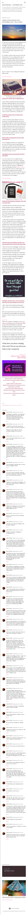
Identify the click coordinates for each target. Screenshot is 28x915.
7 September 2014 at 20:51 (17, 596)
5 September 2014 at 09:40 (17, 462)
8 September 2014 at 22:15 (17, 629)
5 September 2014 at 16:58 (17, 529)
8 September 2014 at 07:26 (17, 619)
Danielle (20, 199)
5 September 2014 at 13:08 (17, 480)
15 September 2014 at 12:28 (17, 677)
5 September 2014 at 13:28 (17, 489)
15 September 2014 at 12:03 (17, 665)
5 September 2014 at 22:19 (17, 575)
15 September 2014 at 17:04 (17, 824)
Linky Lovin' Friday (18, 405)
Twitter (18, 356)
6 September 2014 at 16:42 (17, 587)
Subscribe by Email (21, 357)
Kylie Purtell (9, 412)
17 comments (10, 873)
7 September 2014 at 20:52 (17, 608)
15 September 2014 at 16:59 (17, 704)
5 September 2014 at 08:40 (17, 444)
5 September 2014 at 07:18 (17, 412)
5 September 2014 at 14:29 (17, 513)
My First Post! (9, 871)
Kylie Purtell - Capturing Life (12, 5)
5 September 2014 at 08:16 (17, 436)
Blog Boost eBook (20, 167)
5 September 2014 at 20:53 (17, 538)
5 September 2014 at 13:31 (17, 503)
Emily (20, 297)
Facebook (13, 356)
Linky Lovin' (11, 405)
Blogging (7, 405)
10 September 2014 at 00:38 (18, 638)
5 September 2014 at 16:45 (17, 521)
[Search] (25, 2)
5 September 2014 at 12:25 (17, 470)
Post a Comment (8, 899)
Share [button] (3, 403)
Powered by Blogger (15, 908)
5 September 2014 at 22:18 (17, 564)
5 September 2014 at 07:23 (17, 424)
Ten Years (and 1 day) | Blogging (14, 897)
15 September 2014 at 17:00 (17, 727)
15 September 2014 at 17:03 (17, 804)
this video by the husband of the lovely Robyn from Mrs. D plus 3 (14, 323)
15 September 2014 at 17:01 (17, 750)
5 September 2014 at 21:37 (17, 551)
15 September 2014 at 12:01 (17, 653)
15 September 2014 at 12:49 (17, 688)
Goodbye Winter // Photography (14, 383)
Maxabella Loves (20, 95)
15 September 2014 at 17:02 (17, 768)
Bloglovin (23, 356)
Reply (7, 421)
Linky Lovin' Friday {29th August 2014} (14, 388)
